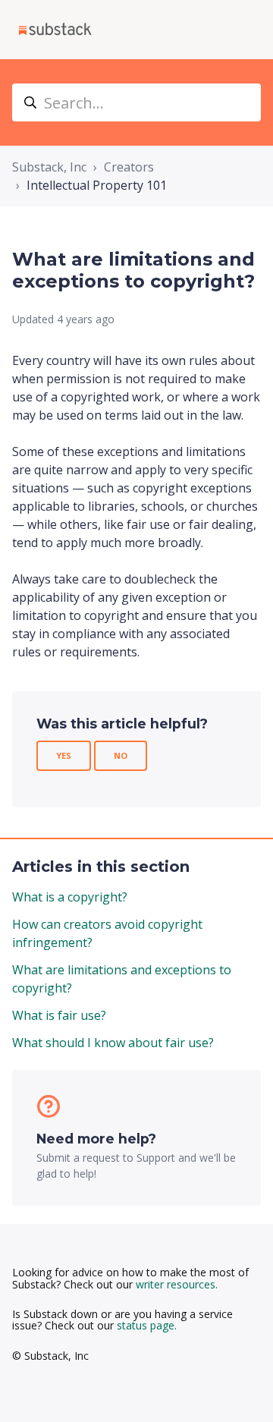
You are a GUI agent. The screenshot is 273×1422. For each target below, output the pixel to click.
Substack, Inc (49, 167)
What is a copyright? (69, 897)
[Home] (55, 29)
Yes (63, 755)
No (120, 755)
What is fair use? (59, 1015)
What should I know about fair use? (113, 1042)
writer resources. (177, 1284)
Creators (129, 167)
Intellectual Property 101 (97, 185)
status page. (147, 1325)
